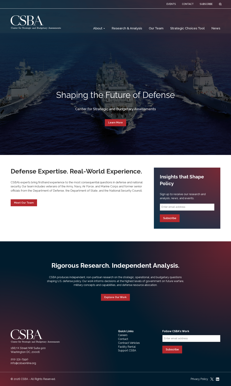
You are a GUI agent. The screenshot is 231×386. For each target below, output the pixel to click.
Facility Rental (127, 346)
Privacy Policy (199, 379)
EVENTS (171, 4)
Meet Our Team (24, 202)
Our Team (156, 28)
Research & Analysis (127, 28)
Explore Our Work (115, 297)
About (98, 28)
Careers (123, 335)
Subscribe (169, 218)
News (215, 28)
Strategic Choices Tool (187, 28)
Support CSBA (127, 350)
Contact (123, 339)
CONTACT (188, 4)
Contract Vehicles (129, 342)
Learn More (115, 122)
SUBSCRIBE (206, 4)
